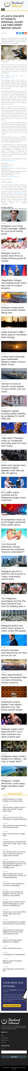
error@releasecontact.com (20, 193)
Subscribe (14, 1057)
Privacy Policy (4, 1038)
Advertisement (5, 1040)
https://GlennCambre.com (12, 176)
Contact (3, 1042)
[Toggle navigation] (3, 9)
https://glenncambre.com (7, 77)
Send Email (7, 166)
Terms (2, 1035)
